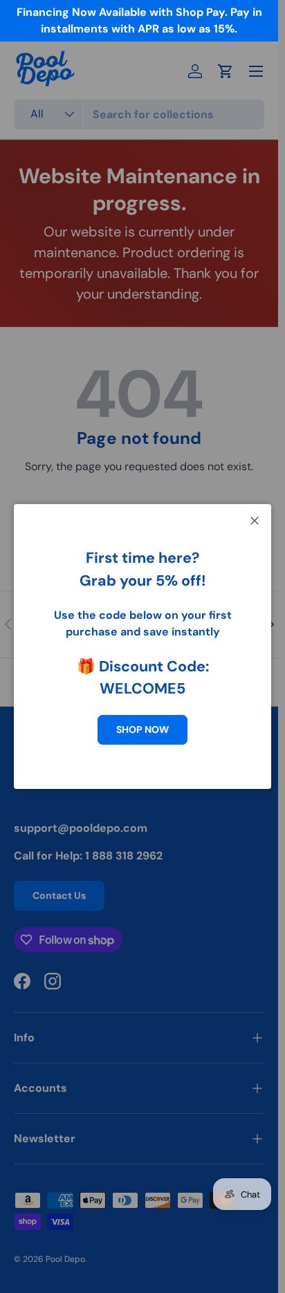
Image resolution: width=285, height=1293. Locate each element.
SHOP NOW (142, 729)
